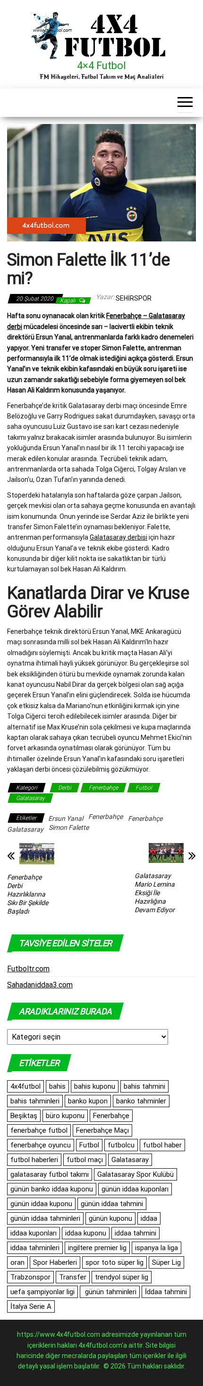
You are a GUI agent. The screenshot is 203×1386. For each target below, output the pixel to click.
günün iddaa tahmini (112, 1203)
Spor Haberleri (55, 1262)
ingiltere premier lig (97, 1248)
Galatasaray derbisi (118, 537)
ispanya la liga (156, 1248)
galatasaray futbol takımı (49, 1174)
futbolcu (121, 1145)
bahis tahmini (144, 1086)
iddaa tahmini (135, 1233)
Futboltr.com (28, 968)
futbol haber (162, 1145)
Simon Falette (69, 827)
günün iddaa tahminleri (45, 1218)
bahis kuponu (94, 1086)
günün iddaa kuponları (135, 1189)
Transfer (72, 1277)
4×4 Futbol (101, 65)
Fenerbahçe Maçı (102, 1130)
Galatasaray (30, 798)
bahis (57, 1086)
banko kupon (88, 1101)
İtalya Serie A (30, 1306)
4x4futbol (25, 1086)
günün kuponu (110, 1218)
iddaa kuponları (33, 1233)
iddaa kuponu (85, 1233)
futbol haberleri (34, 1159)
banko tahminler (141, 1101)
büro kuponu (65, 1115)
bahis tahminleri (34, 1101)
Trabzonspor (30, 1277)
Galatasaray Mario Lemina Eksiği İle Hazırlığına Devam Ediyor (155, 893)
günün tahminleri (109, 1292)
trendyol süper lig (121, 1277)
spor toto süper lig (114, 1262)
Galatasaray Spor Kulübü (135, 1174)
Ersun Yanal (65, 818)
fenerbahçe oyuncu (40, 1145)
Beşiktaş (23, 1115)
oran (17, 1262)
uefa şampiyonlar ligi (42, 1292)
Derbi (64, 787)
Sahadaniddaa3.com (40, 984)
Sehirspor (134, 298)
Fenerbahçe (103, 787)
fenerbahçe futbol (39, 1130)
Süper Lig (166, 1262)
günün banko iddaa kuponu (51, 1189)
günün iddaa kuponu (41, 1203)
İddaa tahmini (166, 1292)
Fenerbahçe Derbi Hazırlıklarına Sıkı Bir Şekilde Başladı (27, 894)
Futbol (143, 787)
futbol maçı (85, 1159)
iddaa (149, 1218)
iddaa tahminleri (34, 1248)
